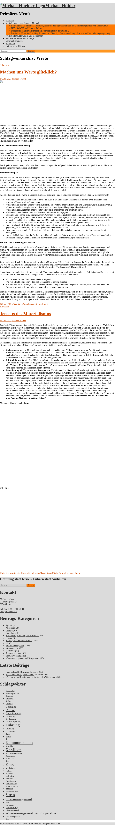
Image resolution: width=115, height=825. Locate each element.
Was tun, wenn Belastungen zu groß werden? (26, 677)
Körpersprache (12, 648)
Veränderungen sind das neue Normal (22, 23)
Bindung (8, 701)
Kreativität (10, 758)
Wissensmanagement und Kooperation (23, 658)
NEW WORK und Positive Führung (27, 28)
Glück (10, 304)
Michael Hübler (60, 5)
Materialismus (46, 573)
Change (9, 630)
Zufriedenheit (42, 304)
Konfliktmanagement (15, 645)
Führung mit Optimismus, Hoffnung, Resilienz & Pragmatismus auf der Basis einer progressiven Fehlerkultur (59, 25)
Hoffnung (10, 728)
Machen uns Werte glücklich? (28, 71)
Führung (4, 304)
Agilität (9, 625)
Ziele (7, 819)
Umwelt (62, 573)
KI (7, 643)
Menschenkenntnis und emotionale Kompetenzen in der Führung (40, 31)
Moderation (9, 773)
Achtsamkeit (10, 691)
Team (15, 304)
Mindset (55, 573)
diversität (17, 573)
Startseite (10, 20)
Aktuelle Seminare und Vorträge (20, 38)
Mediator (9, 771)
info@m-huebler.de (8, 611)
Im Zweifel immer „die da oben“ (20, 674)
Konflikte (13, 749)
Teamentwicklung (13, 656)
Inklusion (36, 573)
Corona (10, 710)
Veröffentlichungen (14, 41)
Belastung (9, 696)
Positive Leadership (12, 786)
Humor (8, 734)
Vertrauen (70, 573)
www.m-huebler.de (32, 823)
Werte (20, 304)
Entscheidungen (11, 719)
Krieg (7, 761)
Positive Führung (11, 783)
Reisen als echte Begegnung (18, 672)
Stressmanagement (14, 653)
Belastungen (9, 698)
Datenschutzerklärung (15, 46)
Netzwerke (9, 779)
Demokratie (11, 633)
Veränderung (12, 807)
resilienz (9, 788)
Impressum (10, 43)
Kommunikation (19, 742)
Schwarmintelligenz (12, 791)
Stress (10, 795)
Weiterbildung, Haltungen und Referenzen (24, 36)
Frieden (9, 638)
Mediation (10, 650)
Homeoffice (26, 573)
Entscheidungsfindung (13, 722)
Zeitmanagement (13, 816)
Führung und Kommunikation (19, 640)
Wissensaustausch (12, 810)
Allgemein (4, 65)
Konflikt (9, 746)
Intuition (8, 737)
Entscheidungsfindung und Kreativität (22, 635)
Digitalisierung (6, 573)
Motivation (10, 776)
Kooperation (10, 756)
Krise (10, 764)
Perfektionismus (11, 781)
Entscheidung (10, 716)
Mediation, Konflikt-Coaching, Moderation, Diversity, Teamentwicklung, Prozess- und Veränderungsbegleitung (60, 33)
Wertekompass (29, 304)
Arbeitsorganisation (12, 694)
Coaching (11, 706)
